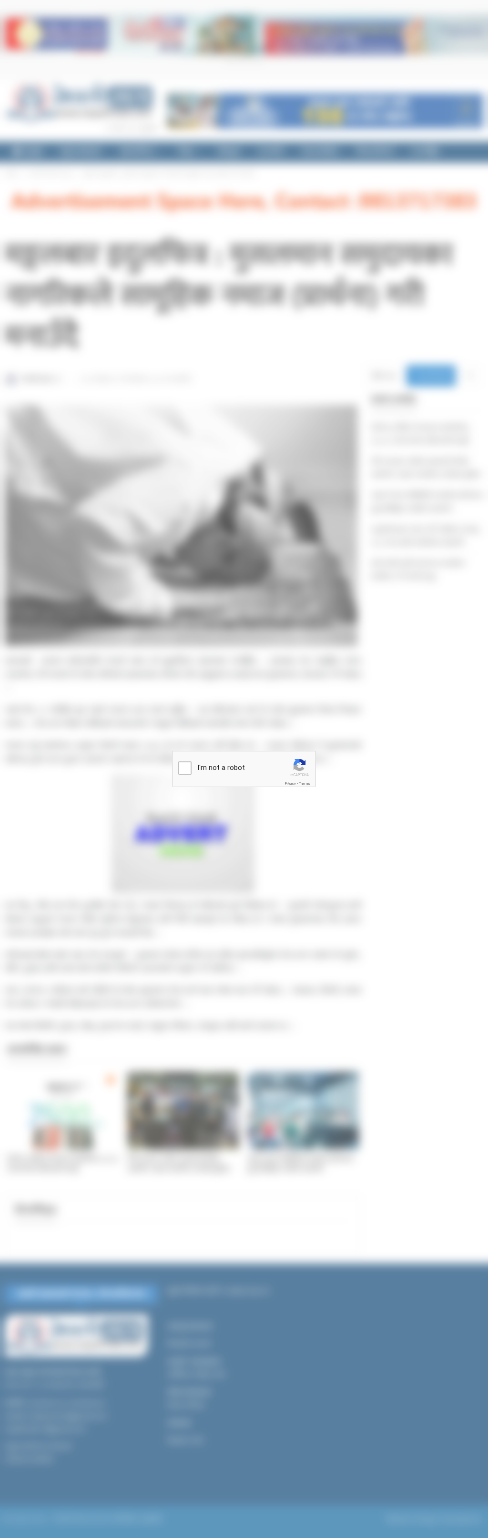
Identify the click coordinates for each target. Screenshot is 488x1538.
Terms (304, 783)
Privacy (290, 783)
